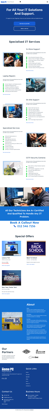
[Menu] (34, 2)
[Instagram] (6, 378)
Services (28, 374)
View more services (29, 70)
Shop (27, 379)
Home (27, 372)
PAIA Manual (4, 404)
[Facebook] (2, 378)
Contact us (28, 385)
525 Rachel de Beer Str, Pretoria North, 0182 (9, 400)
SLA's (27, 381)
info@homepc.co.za (8, 397)
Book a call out (24, 28)
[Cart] (20, 2)
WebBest (32, 409)
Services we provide (24, 23)
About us (28, 383)
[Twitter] (4, 378)
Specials (27, 376)
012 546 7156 (26, 226)
